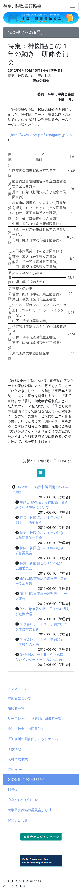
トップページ (18, 688)
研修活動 (14, 749)
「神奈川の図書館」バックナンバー (34, 739)
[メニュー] (73, 6)
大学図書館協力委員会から (28, 810)
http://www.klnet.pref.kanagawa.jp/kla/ (42, 135)
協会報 (13, 769)
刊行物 (13, 790)
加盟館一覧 (16, 708)
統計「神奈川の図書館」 (26, 729)
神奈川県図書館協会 (22, 5)
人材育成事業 (18, 759)
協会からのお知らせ (23, 800)
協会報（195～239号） (28, 779)
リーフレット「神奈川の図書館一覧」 (36, 718)
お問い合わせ (18, 820)
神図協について (19, 698)
